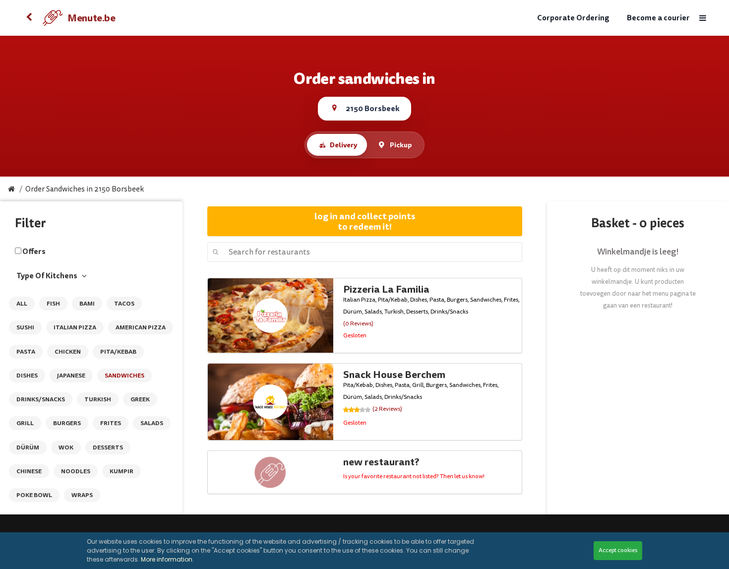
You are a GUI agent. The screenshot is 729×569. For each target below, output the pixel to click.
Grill (25, 423)
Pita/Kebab (118, 351)
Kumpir (121, 471)
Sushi (25, 327)
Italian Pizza (75, 327)
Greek (140, 399)
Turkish (97, 399)
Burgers (67, 423)
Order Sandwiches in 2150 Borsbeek (84, 189)
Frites (110, 423)
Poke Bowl (34, 495)
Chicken (68, 351)
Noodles (75, 471)
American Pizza (141, 327)
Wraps (82, 495)
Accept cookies (618, 550)
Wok (66, 447)
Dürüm (27, 447)
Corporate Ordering (573, 18)
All (21, 303)
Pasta (25, 351)
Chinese (29, 471)
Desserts (108, 447)
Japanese (71, 375)
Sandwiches (124, 375)
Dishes (27, 375)
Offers (34, 251)
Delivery (343, 145)
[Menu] (702, 18)
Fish (53, 303)
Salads (151, 423)
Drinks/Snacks (40, 399)
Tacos (124, 303)
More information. (167, 559)
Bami (87, 303)
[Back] (29, 18)
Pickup (401, 145)
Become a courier (658, 18)
